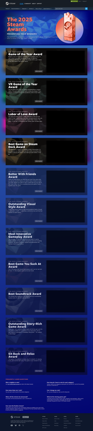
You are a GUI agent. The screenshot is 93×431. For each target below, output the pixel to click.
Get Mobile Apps (78, 420)
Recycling (56, 425)
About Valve (56, 418)
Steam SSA (44, 420)
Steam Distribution (46, 425)
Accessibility (66, 420)
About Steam (45, 418)
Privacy (65, 418)
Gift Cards (44, 427)
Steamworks (44, 423)
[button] (8, 8)
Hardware (56, 423)
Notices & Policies (67, 423)
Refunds (65, 427)
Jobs (55, 420)
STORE (21, 3)
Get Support (77, 423)
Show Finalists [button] (39, 71)
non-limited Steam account (14, 384)
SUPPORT (39, 3)
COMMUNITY (27, 3)
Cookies (65, 425)
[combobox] (70, 8)
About (34, 3)
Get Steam (77, 418)
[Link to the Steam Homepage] (11, 4)
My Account (78, 425)
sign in (80, 1)
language (84, 1)
